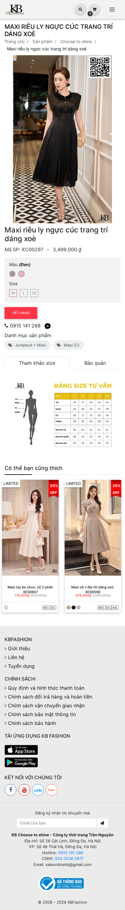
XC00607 (30, 592)
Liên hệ (16, 657)
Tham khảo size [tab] (37, 363)
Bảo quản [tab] (95, 363)
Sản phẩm (42, 41)
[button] (113, 139)
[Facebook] (11, 790)
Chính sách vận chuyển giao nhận (46, 705)
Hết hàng (21, 313)
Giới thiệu (19, 648)
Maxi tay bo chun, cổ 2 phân (30, 587)
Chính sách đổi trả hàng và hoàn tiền (50, 697)
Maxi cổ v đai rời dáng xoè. (92, 587)
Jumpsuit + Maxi (29, 345)
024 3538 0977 (69, 858)
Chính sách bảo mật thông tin (42, 714)
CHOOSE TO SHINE (76, 41)
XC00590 (92, 592)
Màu (20, 264)
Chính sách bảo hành (32, 723)
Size (13, 283)
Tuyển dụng (21, 666)
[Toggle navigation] (112, 9)
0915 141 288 (25, 326)
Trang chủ (15, 41)
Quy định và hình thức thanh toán (46, 688)
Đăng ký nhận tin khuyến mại (62, 812)
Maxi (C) (70, 345)
